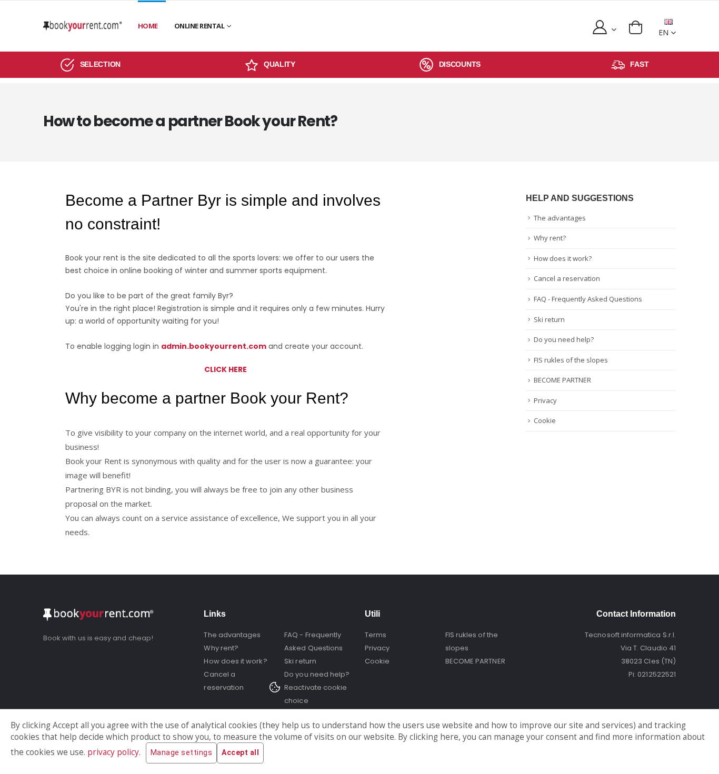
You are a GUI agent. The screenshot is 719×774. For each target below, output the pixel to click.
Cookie (545, 420)
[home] (82, 26)
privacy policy (113, 752)
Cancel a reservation (567, 278)
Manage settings (182, 752)
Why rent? (550, 238)
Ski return (549, 319)
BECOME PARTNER (562, 380)
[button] (635, 27)
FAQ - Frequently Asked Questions (588, 299)
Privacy (545, 400)
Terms (375, 635)
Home (148, 26)
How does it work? (563, 258)
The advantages (560, 218)
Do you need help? (564, 339)
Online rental (199, 26)
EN (663, 32)
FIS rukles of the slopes (571, 360)
